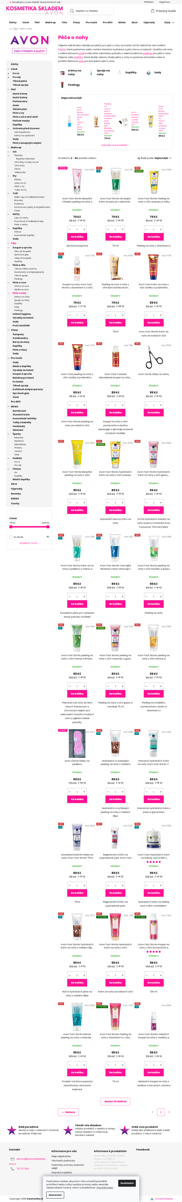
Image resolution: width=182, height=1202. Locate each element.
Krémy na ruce (21, 286)
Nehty (16, 214)
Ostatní (18, 451)
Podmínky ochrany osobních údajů (68, 1166)
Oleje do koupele (22, 258)
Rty (14, 175)
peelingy (148, 53)
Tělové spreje (20, 84)
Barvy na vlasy (21, 342)
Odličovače (20, 172)
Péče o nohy (19, 293)
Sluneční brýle (21, 414)
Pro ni (16, 73)
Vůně (14, 69)
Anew (16, 105)
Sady (16, 139)
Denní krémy (20, 93)
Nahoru (70, 1112)
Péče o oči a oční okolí (25, 116)
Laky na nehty (21, 217)
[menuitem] (12, 22)
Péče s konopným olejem (27, 142)
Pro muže (16, 358)
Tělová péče (20, 81)
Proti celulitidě (21, 325)
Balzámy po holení (23, 377)
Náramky (18, 437)
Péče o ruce (19, 282)
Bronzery (18, 200)
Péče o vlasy (20, 349)
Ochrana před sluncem (26, 128)
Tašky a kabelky (22, 422)
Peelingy (18, 278)
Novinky (16, 493)
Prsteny (18, 447)
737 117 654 (22, 1168)
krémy (61, 49)
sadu (81, 61)
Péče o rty (18, 112)
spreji (81, 53)
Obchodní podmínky (63, 1160)
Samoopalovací (22, 132)
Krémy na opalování (24, 135)
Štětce (17, 231)
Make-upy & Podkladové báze (29, 197)
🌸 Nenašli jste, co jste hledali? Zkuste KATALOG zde (35, 2)
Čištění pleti (20, 109)
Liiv (15, 472)
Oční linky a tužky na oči (26, 162)
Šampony (18, 334)
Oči (14, 151)
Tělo (13, 243)
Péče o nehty (21, 224)
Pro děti (16, 401)
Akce (14, 484)
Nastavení (55, 1195)
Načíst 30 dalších (115, 1101)
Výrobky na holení (23, 317)
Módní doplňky (21, 479)
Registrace (164, 2)
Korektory (19, 203)
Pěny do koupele (22, 251)
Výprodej (16, 488)
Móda (14, 406)
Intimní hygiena (22, 314)
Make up (16, 147)
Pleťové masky (21, 120)
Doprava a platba (62, 1172)
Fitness (17, 468)
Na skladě (31, 537)
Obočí (17, 168)
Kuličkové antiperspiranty (28, 389)
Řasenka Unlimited (25, 158)
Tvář (15, 193)
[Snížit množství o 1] (70, 229)
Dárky (14, 64)
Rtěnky (17, 179)
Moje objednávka (61, 1156)
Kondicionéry (20, 338)
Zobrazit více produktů (114, 145)
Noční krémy (20, 97)
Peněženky (19, 426)
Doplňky (17, 124)
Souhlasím (127, 1183)
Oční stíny (19, 165)
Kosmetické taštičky (24, 418)
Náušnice (19, 440)
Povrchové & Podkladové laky (29, 221)
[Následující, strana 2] (161, 1112)
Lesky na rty (20, 183)
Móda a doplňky (22, 366)
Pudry (17, 210)
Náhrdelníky (20, 444)
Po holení (18, 381)
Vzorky (15, 503)
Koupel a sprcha (22, 247)
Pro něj (17, 77)
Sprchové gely (21, 254)
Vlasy (14, 330)
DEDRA (15, 498)
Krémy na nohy (22, 296)
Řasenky (18, 155)
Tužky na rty (20, 189)
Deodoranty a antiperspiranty (29, 272)
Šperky (17, 433)
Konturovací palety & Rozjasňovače (32, 207)
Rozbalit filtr (28, 543)
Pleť (13, 89)
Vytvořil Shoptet (164, 1198)
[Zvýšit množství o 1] (84, 229)
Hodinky (17, 458)
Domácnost (19, 410)
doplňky (78, 57)
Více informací (104, 1187)
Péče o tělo (19, 265)
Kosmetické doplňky (24, 235)
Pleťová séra (20, 101)
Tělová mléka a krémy (25, 268)
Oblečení (18, 430)
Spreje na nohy (21, 300)
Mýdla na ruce (21, 289)
